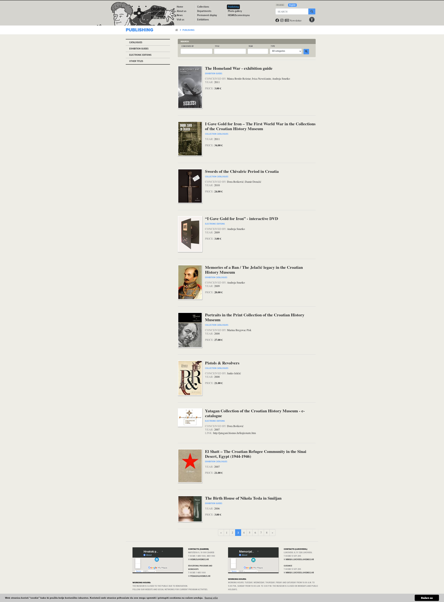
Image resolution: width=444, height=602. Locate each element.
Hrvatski (280, 5)
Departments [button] (204, 11)
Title (217, 46)
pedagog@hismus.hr (200, 576)
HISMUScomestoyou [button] (239, 15)
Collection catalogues (216, 134)
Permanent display (207, 15)
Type (273, 46)
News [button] (180, 15)
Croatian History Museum (149, 14)
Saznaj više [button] (211, 597)
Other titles (136, 61)
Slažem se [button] (427, 597)
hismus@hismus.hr (199, 559)
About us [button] (181, 11)
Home (180, 7)
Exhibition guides (138, 48)
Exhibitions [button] (203, 20)
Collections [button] (203, 7)
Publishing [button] (233, 7)
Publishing (188, 30)
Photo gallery (235, 11)
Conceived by (187, 46)
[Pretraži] (311, 11)
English (292, 5)
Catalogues (135, 42)
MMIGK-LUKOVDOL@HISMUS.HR (300, 559)
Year (251, 46)
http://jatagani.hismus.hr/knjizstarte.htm (234, 433)
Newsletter (295, 20)
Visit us (180, 20)
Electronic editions (140, 55)
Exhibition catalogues (216, 277)
